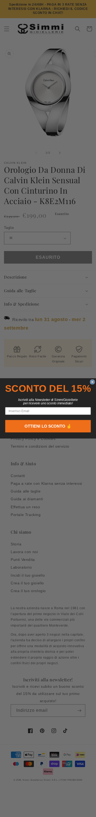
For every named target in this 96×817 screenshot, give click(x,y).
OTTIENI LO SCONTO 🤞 (48, 426)
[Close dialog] (92, 382)
